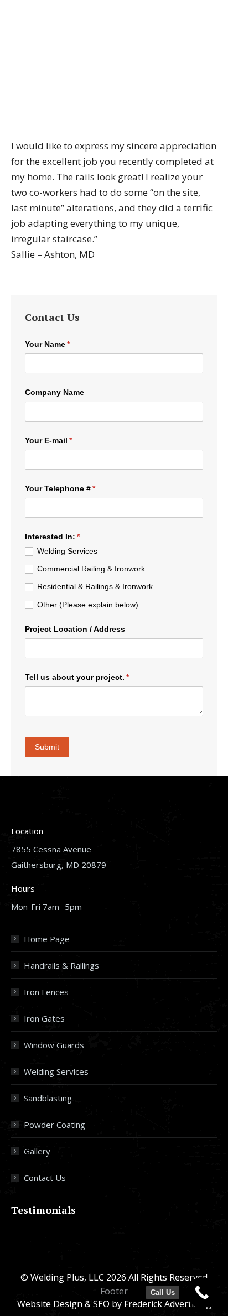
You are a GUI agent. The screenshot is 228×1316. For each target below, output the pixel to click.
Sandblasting (48, 1098)
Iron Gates (44, 1018)
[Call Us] (201, 1292)
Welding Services (56, 1071)
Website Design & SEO (63, 1304)
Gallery (37, 1151)
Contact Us (45, 1177)
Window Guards (54, 1044)
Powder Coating (54, 1124)
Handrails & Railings (61, 965)
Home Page (47, 938)
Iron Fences (46, 991)
